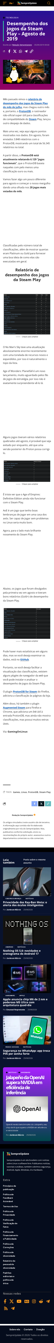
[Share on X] (14, 51)
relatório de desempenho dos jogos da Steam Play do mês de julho (25, 103)
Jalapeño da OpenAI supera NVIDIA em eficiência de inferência (25, 1085)
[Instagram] (34, 1301)
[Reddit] (41, 1301)
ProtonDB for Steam (25, 691)
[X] (11, 1301)
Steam (33, 119)
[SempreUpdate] (27, 3)
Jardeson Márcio (16, 1135)
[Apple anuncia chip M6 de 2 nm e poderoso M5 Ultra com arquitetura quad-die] (27, 978)
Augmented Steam (14, 707)
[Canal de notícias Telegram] (12, 1308)
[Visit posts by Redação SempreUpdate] (6, 815)
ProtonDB (25, 111)
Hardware (25, 1072)
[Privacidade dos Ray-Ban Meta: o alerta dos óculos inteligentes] (27, 881)
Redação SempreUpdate (22, 45)
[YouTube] (19, 1301)
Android (9, 947)
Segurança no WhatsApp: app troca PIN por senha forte (26, 1052)
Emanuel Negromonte (15, 1010)
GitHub (24, 659)
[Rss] (6, 1308)
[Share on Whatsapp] (20, 51)
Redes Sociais (12, 1047)
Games (16, 792)
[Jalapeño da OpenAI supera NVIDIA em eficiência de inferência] (27, 1109)
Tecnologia (12, 18)
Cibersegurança (13, 898)
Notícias (13, 1072)
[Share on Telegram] (25, 51)
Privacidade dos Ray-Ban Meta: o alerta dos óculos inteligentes (25, 903)
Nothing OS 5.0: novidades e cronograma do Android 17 (22, 952)
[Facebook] (5, 1301)
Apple (22, 995)
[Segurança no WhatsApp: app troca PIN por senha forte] (27, 1030)
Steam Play (45, 792)
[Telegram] (48, 1301)
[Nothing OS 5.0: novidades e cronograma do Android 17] (27, 930)
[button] (5, 3)
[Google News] (27, 1301)
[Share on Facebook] (9, 51)
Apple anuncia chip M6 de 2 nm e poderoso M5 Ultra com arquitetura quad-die (25, 1002)
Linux (24, 792)
